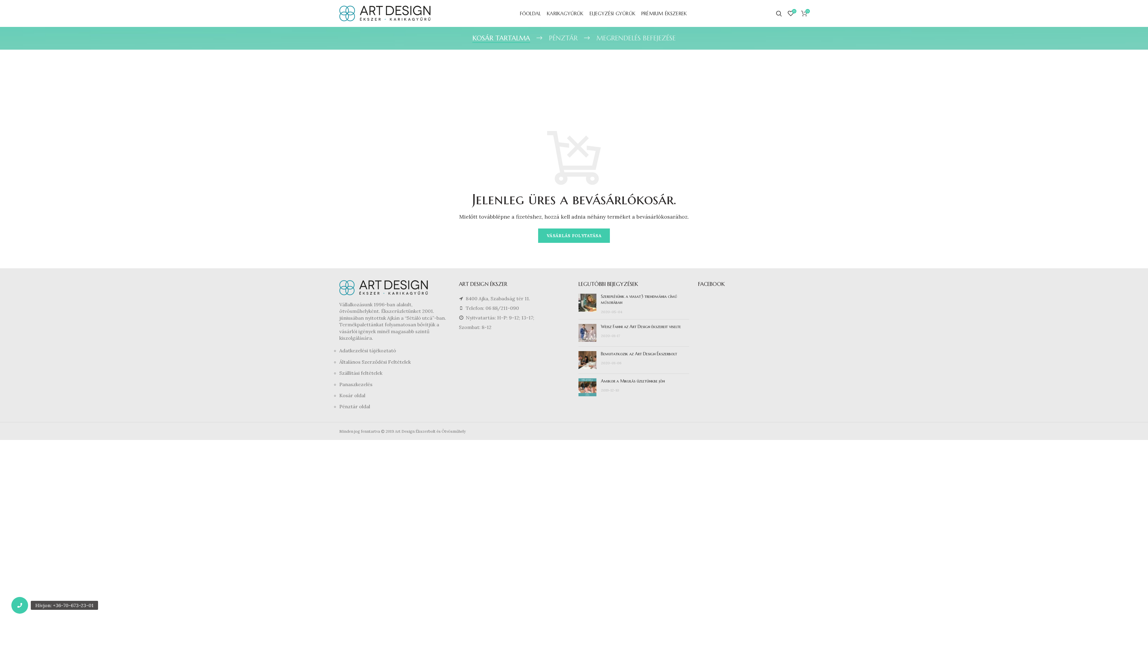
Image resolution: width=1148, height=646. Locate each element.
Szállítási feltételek (360, 373)
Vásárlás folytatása (574, 235)
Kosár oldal (352, 395)
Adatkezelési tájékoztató (367, 351)
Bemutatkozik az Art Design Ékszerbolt (639, 353)
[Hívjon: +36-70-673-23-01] (19, 605)
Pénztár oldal (354, 406)
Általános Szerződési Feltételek (375, 362)
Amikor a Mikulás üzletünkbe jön (633, 381)
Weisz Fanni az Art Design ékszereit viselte (641, 326)
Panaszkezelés (356, 384)
